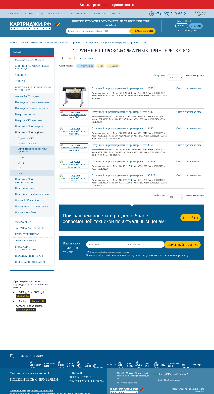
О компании (76, 373)
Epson (21, 163)
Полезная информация (30, 262)
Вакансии (99, 14)
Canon (21, 157)
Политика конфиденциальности (25, 390)
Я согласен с (109, 252)
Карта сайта (47, 390)
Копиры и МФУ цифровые (28, 120)
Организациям (78, 14)
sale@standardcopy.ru (127, 382)
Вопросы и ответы (80, 377)
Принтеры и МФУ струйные (29, 132)
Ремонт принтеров (27, 234)
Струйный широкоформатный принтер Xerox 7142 (122, 111)
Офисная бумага (26, 240)
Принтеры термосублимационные (32, 194)
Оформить (196, 26)
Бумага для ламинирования (25, 248)
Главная (13, 14)
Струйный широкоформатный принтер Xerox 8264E (123, 175)
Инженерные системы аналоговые (32, 102)
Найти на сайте (144, 31)
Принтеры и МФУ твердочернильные (24, 180)
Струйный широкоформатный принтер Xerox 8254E (123, 161)
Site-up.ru (199, 391)
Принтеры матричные (26, 188)
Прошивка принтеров (29, 256)
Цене (100, 65)
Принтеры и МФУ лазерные (29, 126)
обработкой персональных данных (114, 252)
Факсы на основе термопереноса (31, 206)
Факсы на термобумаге (26, 212)
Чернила (20, 75)
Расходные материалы (29, 59)
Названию (113, 65)
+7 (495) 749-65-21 (171, 13)
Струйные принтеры (28, 143)
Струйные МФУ (26, 138)
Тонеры (20, 81)
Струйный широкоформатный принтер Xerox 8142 (122, 128)
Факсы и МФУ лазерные (27, 96)
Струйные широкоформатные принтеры (32, 150)
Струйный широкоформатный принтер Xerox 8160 (122, 145)
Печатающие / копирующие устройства (33, 88)
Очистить (182, 26)
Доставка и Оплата (52, 14)
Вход (179, 30)
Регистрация (191, 30)
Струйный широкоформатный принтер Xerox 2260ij (123, 88)
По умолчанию (85, 65)
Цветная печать (85, 58)
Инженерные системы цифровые (31, 108)
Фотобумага (23, 222)
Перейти (190, 218)
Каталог (29, 14)
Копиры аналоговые (25, 114)
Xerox (21, 173)
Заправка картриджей (29, 228)
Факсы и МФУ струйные (27, 200)
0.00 (185, 21)
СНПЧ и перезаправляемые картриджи (32, 67)
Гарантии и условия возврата (86, 381)
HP (19, 168)
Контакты (117, 14)
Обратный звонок (182, 245)
